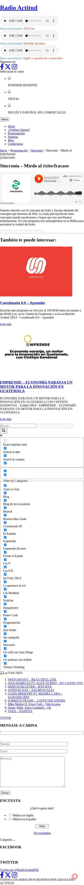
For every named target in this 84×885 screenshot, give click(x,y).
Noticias (13, 136)
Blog (11, 140)
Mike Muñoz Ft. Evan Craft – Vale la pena (34, 704)
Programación (16, 133)
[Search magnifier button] (3, 431)
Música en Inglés (23, 815)
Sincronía (37, 150)
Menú (5, 119)
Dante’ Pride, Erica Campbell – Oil (29, 707)
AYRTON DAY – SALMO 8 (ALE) (31, 690)
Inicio (11, 126)
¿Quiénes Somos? (19, 129)
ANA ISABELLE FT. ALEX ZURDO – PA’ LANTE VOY (45, 683)
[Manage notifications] (75, 876)
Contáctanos (15, 143)
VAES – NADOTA (20, 711)
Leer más (5, 324)
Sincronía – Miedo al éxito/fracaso (29, 230)
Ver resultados (42, 833)
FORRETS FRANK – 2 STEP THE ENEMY (36, 700)
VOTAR (5, 717)
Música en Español (24, 819)
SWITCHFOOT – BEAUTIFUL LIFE (32, 679)
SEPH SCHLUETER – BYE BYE (30, 686)
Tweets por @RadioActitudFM (19, 870)
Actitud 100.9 (6, 230)
